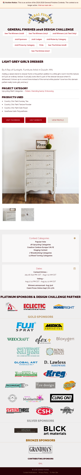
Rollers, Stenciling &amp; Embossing (39, 91)
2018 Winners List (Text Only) (64, 33)
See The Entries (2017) (40, 51)
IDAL (41, 464)
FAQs (41, 45)
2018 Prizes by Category (25, 45)
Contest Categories (39, 238)
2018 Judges (37, 39)
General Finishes (40, 18)
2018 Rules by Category (56, 39)
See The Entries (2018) (57, 45)
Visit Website (36, 120)
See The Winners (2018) (14, 33)
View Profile (58, 120)
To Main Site (54, 472)
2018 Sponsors (21, 39)
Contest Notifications (30, 472)
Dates (39, 268)
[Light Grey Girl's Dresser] (40, 165)
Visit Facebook (13, 120)
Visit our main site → (45, 5)
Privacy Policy (43, 472)
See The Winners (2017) (38, 33)
